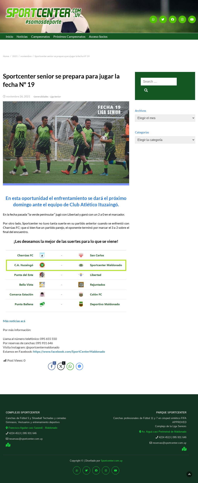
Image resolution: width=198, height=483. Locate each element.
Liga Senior (55, 96)
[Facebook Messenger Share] (79, 366)
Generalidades (41, 96)
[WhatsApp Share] (70, 366)
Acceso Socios (98, 36)
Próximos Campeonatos (69, 36)
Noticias (22, 36)
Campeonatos (40, 36)
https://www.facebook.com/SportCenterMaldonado (69, 351)
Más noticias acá (14, 321)
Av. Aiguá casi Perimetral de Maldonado (163, 431)
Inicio (9, 36)
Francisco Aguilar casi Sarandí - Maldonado (32, 427)
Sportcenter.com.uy (112, 460)
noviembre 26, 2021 (18, 96)
